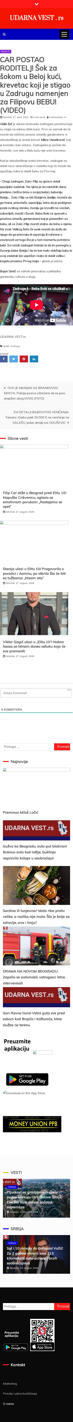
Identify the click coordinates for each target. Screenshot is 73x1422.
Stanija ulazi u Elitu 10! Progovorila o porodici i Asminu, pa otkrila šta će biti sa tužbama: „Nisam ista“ (34, 573)
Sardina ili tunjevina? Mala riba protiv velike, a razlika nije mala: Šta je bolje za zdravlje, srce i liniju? (36, 916)
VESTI (16, 1172)
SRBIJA (12, 1186)
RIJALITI (5, 51)
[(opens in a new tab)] (36, 885)
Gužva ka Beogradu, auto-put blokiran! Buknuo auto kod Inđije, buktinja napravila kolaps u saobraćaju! (35, 852)
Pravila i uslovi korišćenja (20, 1393)
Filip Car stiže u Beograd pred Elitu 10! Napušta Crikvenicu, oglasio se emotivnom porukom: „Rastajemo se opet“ (34, 500)
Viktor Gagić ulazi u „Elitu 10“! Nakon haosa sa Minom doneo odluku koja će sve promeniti (34, 646)
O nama (8, 1404)
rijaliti (6, 346)
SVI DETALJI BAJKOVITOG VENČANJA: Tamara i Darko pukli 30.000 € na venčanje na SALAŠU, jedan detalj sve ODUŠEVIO (37, 417)
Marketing (10, 1383)
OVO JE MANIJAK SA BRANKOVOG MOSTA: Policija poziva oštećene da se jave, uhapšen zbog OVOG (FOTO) (35, 393)
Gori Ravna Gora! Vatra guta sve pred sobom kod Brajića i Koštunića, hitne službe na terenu (34, 1019)
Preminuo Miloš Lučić (20, 812)
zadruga (15, 346)
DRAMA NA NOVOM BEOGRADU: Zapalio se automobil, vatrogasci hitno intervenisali (34, 977)
